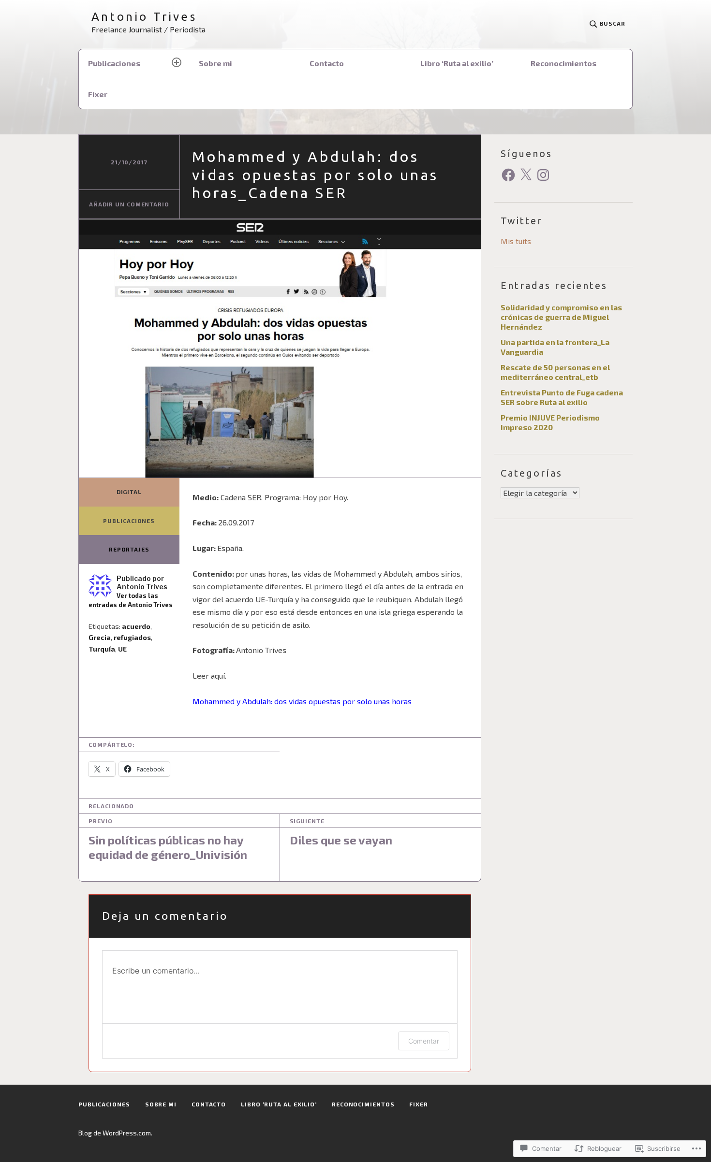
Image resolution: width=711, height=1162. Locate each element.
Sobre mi (215, 63)
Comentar (423, 1041)
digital (129, 491)
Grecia (100, 637)
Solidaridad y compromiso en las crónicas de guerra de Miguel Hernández (561, 317)
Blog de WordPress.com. (115, 1133)
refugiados (132, 637)
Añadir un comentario (129, 204)
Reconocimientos (563, 63)
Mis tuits (516, 241)
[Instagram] (543, 175)
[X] (525, 175)
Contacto (327, 63)
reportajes (129, 549)
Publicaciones (114, 63)
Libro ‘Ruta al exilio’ (456, 63)
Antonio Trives (144, 16)
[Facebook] (508, 175)
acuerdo (136, 626)
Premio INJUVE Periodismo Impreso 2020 (550, 422)
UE (122, 649)
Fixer (97, 94)
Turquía (102, 649)
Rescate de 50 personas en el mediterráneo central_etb (555, 372)
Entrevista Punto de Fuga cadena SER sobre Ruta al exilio (562, 397)
